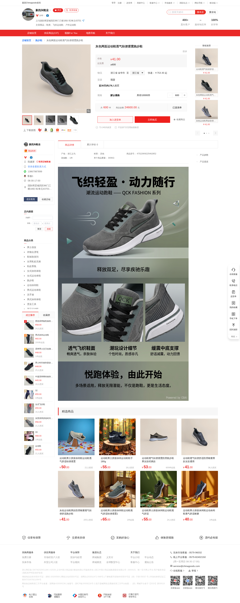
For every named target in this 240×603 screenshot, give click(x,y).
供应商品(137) (51, 33)
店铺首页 (31, 33)
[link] (26, 40)
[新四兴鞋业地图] (83, 20)
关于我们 (110, 33)
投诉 (185, 51)
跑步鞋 (38, 40)
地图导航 (90, 33)
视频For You (71, 33)
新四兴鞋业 (42, 10)
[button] (204, 133)
